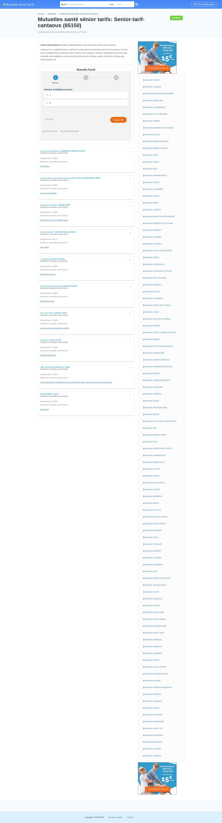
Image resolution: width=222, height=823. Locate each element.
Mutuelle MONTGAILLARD (156, 407)
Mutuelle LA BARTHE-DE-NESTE (158, 271)
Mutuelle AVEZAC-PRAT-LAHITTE (158, 448)
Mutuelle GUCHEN (153, 680)
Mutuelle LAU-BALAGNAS (155, 585)
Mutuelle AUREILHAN (154, 100)
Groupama (44, 166)
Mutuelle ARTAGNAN (154, 564)
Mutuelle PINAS (151, 537)
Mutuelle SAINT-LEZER (154, 633)
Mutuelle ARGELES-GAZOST (156, 148)
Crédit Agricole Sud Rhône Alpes (54, 220)
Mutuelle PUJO (151, 441)
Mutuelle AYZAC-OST (154, 728)
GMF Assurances (47, 301)
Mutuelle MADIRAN (153, 530)
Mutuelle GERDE (152, 257)
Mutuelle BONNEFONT (154, 721)
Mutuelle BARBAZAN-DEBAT (157, 141)
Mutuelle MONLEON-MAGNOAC (158, 687)
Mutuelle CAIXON (152, 605)
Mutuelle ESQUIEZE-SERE (155, 626)
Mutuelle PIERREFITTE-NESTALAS (159, 223)
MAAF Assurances (47, 274)
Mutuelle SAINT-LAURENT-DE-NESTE (160, 332)
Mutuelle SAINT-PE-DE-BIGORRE (158, 250)
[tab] (86, 151)
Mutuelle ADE (151, 428)
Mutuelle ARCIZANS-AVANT (156, 674)
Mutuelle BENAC (152, 503)
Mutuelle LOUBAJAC (153, 701)
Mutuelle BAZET (152, 202)
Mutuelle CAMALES (153, 755)
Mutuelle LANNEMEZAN (155, 107)
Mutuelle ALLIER (152, 592)
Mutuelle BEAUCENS (153, 742)
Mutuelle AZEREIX (152, 325)
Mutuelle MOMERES (153, 496)
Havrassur (44, 409)
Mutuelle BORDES (152, 373)
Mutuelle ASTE (151, 571)
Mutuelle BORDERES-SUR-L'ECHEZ (159, 128)
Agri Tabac (44, 247)
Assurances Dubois (48, 193)
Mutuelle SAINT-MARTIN (155, 619)
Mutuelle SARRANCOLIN (155, 455)
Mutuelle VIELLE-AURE (154, 612)
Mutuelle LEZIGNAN (153, 598)
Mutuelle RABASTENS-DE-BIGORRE (160, 216)
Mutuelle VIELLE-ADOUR (155, 523)
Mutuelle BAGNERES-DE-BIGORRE (159, 93)
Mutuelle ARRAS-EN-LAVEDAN (157, 578)
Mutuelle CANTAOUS (154, 714)
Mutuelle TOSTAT (152, 660)
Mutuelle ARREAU (152, 339)
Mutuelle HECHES (152, 489)
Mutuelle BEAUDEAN (154, 735)
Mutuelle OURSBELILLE (154, 264)
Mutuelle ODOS (151, 155)
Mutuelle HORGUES (153, 284)
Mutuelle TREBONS (153, 394)
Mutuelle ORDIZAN (153, 694)
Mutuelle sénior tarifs (19, 4)
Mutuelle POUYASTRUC (155, 482)
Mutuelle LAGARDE (153, 557)
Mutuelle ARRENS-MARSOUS (157, 360)
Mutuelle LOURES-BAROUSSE (157, 380)
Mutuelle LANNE (152, 475)
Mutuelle (52, 14)
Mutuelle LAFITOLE (153, 510)
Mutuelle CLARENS (153, 749)
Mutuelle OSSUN (152, 182)
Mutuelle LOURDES (153, 86)
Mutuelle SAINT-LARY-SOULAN (158, 305)
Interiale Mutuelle (48, 355)
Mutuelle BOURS (152, 414)
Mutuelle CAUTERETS (154, 298)
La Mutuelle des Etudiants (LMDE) (54, 328)
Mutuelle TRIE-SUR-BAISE (155, 278)
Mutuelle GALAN (152, 401)
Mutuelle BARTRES (153, 551)
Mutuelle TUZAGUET (153, 544)
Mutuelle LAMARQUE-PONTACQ (158, 366)
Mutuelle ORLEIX (152, 196)
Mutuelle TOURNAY (153, 244)
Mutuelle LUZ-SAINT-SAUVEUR (158, 319)
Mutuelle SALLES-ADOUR (155, 667)
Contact (130, 817)
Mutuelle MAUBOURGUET (156, 175)
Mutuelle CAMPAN (153, 209)
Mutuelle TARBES (152, 80)
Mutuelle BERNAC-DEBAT (155, 435)
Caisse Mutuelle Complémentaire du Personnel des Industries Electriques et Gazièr (76, 382)
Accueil (41, 14)
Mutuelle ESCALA (152, 708)
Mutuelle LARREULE (153, 639)
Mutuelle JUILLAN (152, 134)
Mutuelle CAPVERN (153, 237)
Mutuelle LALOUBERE (154, 189)
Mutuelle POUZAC (152, 291)
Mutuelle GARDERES (153, 653)
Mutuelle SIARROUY (153, 646)
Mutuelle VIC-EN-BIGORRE (156, 114)
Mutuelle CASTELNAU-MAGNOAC (159, 346)
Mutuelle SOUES (152, 162)
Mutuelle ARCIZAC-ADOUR (156, 517)
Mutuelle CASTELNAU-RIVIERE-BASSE (160, 421)
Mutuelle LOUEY (152, 312)
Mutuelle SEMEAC (152, 121)
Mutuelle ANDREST (153, 230)
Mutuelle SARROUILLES (155, 462)
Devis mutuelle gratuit (205, 4)
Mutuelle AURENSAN (154, 387)
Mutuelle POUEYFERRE (154, 353)
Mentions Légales (115, 817)
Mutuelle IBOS (151, 168)
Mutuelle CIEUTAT (152, 469)
